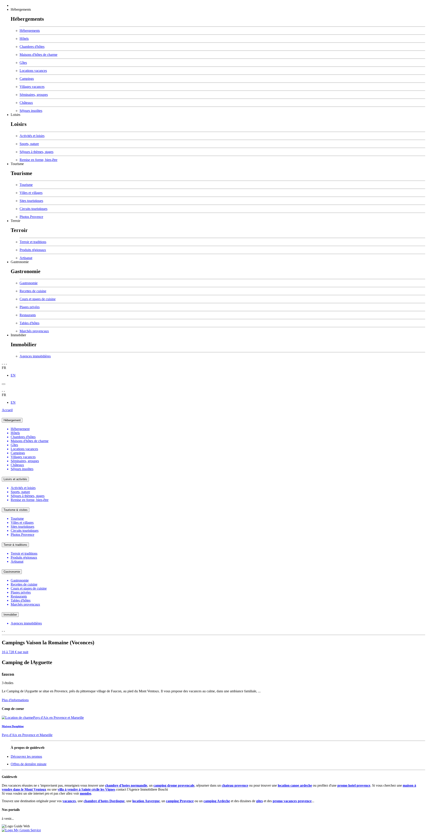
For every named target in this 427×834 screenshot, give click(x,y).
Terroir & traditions (15, 544)
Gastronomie (20, 262)
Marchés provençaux (34, 331)
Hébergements (21, 9)
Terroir (15, 221)
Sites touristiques (31, 201)
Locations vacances (33, 71)
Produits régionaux (33, 250)
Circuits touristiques (33, 209)
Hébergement (12, 420)
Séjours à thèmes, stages (36, 152)
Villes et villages (31, 193)
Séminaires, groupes (34, 95)
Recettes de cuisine (33, 291)
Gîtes (23, 62)
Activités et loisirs (32, 136)
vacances (69, 801)
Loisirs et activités (15, 479)
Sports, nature (29, 144)
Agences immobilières (35, 356)
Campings (27, 79)
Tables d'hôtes (29, 323)
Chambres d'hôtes (32, 46)
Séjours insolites (31, 111)
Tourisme (17, 164)
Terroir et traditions (33, 242)
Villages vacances (32, 87)
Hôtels (24, 38)
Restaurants (28, 315)
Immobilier (18, 335)
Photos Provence (31, 217)
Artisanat (26, 258)
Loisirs (15, 115)
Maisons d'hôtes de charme (38, 54)
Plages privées (30, 307)
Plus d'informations (15, 700)
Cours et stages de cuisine (38, 299)
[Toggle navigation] (3, 384)
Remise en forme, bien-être (38, 160)
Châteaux (26, 103)
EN (13, 375)
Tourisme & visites (16, 510)
